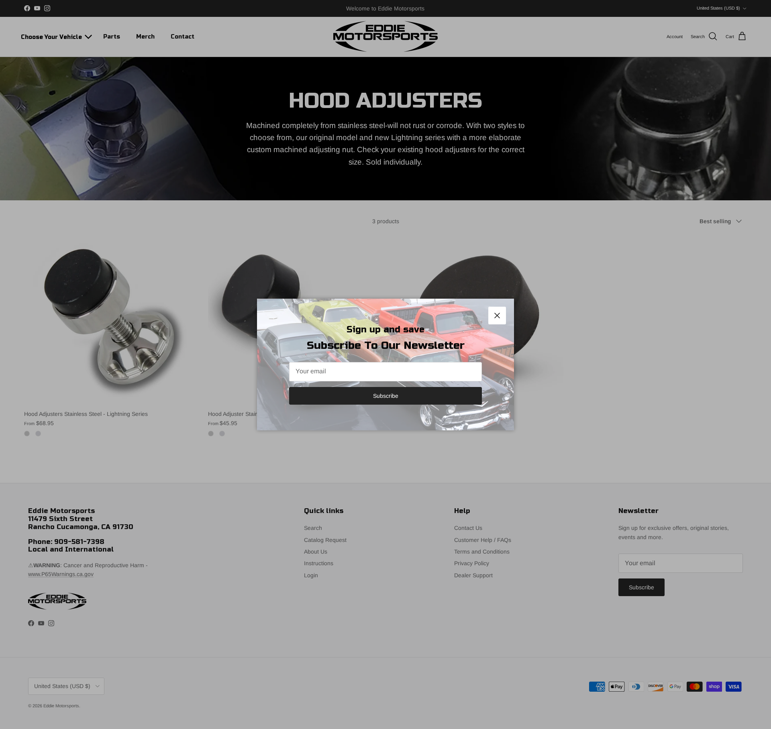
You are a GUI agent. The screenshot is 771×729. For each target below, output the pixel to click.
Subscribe (385, 396)
